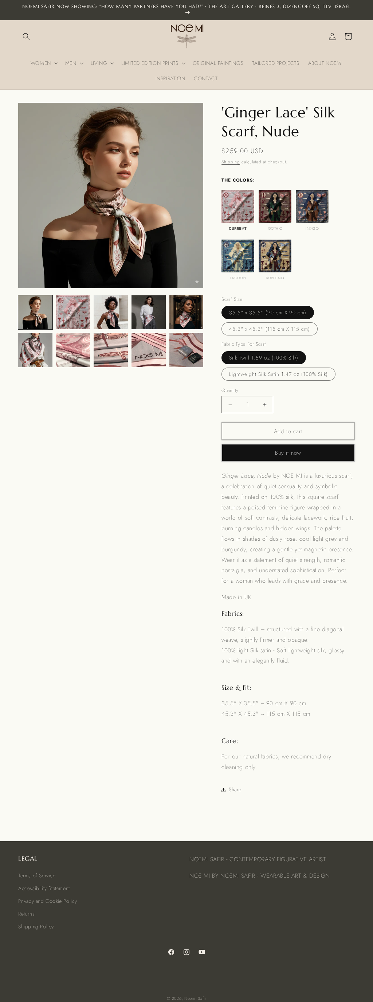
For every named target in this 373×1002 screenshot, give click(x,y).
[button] (26, 36)
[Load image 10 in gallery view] (186, 350)
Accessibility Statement (44, 888)
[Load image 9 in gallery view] (148, 350)
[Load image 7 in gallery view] (73, 350)
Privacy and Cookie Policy (47, 901)
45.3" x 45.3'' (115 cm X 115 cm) (269, 329)
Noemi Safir (195, 998)
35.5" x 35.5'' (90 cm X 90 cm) (267, 312)
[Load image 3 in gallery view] (111, 312)
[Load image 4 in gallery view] (148, 312)
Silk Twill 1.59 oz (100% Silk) (263, 357)
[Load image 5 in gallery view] (186, 312)
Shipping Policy (36, 926)
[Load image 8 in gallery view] (111, 350)
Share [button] (235, 789)
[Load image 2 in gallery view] (73, 312)
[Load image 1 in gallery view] (35, 312)
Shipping (230, 162)
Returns (26, 913)
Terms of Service (37, 875)
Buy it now (288, 453)
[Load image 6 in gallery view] (35, 350)
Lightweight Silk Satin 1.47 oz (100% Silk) (278, 374)
